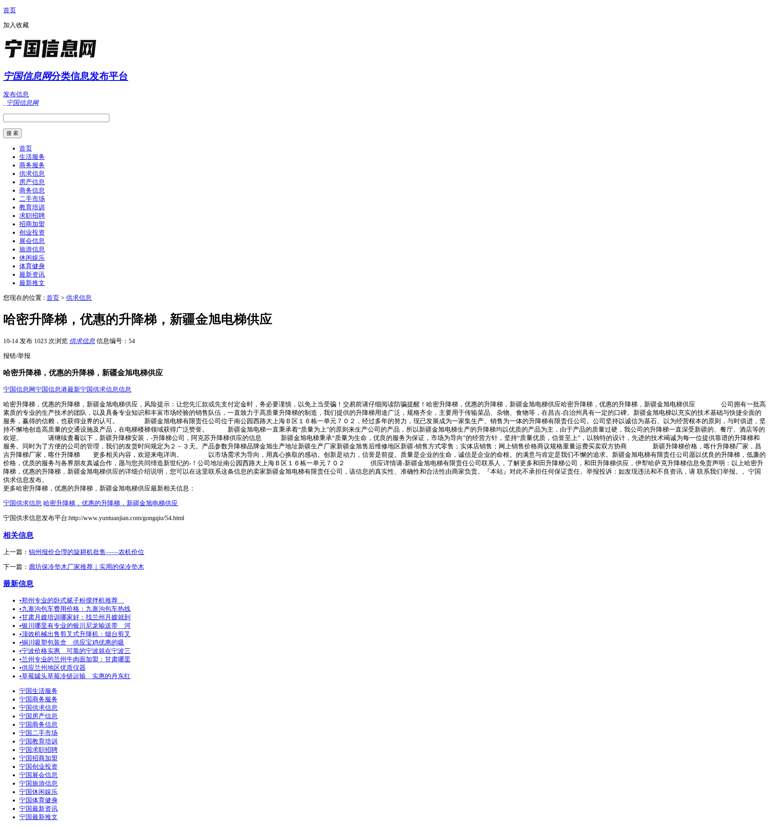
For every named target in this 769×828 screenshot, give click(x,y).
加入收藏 (16, 25)
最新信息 (18, 583)
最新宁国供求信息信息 (99, 389)
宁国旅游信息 (38, 783)
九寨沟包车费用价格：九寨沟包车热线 (75, 608)
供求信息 (32, 173)
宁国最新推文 (38, 817)
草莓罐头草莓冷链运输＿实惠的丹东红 (75, 676)
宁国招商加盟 (38, 758)
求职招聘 (32, 215)
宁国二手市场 (38, 733)
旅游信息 (32, 249)
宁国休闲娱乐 (38, 791)
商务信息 (32, 190)
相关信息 (18, 535)
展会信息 (32, 240)
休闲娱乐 (32, 257)
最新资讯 (32, 274)
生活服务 (32, 156)
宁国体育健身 (38, 800)
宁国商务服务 (38, 699)
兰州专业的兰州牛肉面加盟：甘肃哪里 (75, 659)
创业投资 (32, 232)
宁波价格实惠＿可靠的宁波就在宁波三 (75, 650)
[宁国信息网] (53, 57)
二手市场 (32, 198)
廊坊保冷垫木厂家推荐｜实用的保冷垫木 (86, 566)
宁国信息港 (51, 389)
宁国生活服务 (38, 690)
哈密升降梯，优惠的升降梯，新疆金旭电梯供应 (110, 503)
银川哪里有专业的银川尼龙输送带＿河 (75, 625)
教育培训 (32, 207)
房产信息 (32, 182)
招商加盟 (32, 224)
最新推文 (32, 282)
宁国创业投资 (38, 766)
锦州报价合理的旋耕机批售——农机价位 (86, 552)
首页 (9, 10)
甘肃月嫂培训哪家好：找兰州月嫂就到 (75, 617)
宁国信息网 (19, 389)
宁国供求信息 (22, 503)
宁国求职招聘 (38, 749)
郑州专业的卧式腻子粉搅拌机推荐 (71, 600)
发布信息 (16, 94)
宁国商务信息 (38, 724)
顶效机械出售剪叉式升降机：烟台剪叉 (75, 634)
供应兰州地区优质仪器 (52, 667)
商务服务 (32, 165)
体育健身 (32, 266)
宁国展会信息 (38, 775)
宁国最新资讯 (38, 808)
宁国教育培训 (38, 741)
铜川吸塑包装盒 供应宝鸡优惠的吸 (71, 642)
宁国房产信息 (38, 716)
